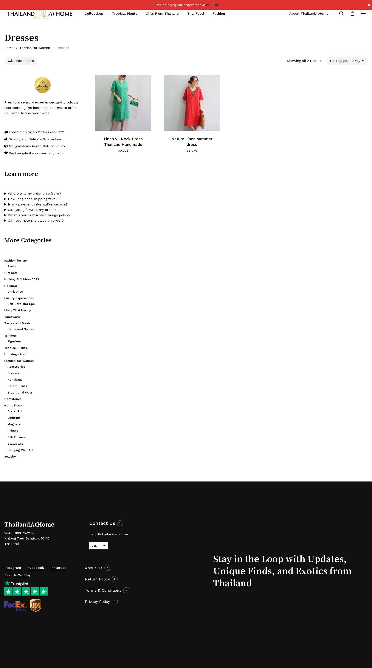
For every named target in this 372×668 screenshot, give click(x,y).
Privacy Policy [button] (97, 601)
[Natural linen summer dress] (192, 103)
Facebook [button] (36, 568)
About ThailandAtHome (309, 13)
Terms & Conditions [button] (103, 590)
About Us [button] (93, 568)
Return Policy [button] (97, 579)
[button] (363, 13)
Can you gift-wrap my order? (32, 210)
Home (9, 48)
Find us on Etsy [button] (17, 575)
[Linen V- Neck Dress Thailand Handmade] (123, 103)
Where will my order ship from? (34, 193)
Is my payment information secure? (38, 204)
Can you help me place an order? (36, 220)
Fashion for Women (35, 48)
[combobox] (347, 60)
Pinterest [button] (58, 568)
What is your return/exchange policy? (39, 215)
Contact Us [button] (102, 523)
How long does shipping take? (32, 199)
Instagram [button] (12, 568)
